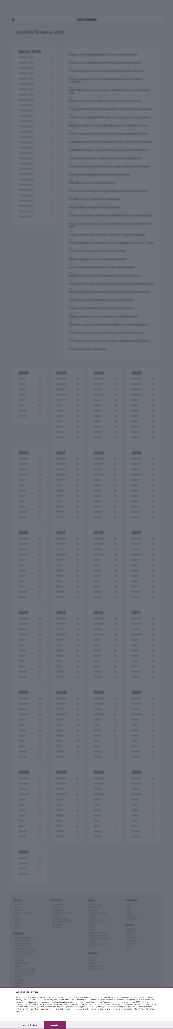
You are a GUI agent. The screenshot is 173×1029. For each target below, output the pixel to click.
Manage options (30, 1025)
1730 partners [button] (32, 997)
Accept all (54, 1025)
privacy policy (126, 1009)
